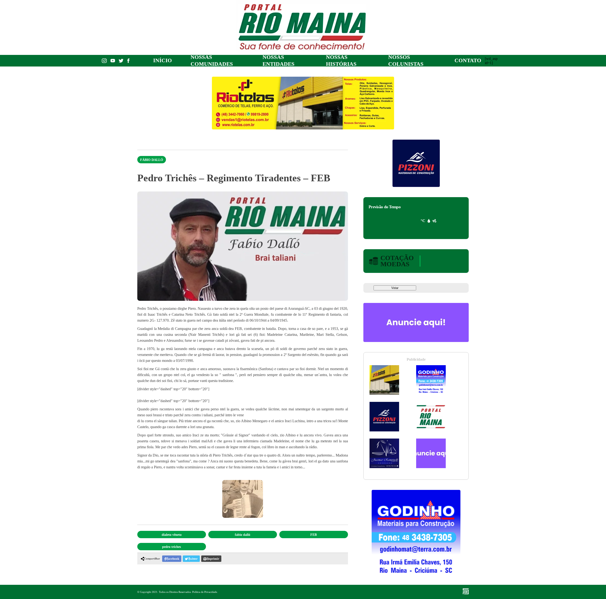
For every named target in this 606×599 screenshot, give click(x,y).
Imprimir (212, 558)
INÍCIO (162, 60)
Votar (394, 288)
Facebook (172, 558)
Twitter (193, 558)
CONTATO (467, 60)
